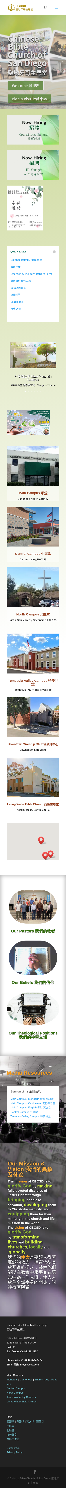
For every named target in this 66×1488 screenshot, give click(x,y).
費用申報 (15, 267)
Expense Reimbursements (26, 260)
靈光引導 (15, 294)
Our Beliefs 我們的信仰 (33, 982)
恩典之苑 (15, 309)
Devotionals (17, 288)
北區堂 (10, 1430)
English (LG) (42, 1379)
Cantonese (26, 1379)
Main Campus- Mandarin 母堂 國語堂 (32, 1098)
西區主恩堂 (13, 1439)
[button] (46, 855)
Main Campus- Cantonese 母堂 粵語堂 (32, 1103)
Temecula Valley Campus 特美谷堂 (33, 682)
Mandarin (12, 1379)
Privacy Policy (15, 1452)
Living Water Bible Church (21, 1401)
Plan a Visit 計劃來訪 (29, 98)
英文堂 (30, 1421)
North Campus (15, 1392)
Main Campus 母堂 (33, 493)
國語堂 (10, 1421)
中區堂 (10, 1425)
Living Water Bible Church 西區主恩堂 (33, 804)
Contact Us (13, 1447)
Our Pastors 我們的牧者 (33, 931)
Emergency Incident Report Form (31, 274)
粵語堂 (20, 1421)
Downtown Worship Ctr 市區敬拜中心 (33, 744)
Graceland (16, 301)
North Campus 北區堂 (33, 614)
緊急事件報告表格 (20, 281)
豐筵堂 (40, 1421)
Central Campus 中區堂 (33, 554)
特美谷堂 (12, 1434)
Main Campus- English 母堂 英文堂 (30, 1107)
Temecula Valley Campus (21, 1397)
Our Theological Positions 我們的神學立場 (33, 1035)
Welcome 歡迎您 (26, 85)
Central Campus (16, 1388)
